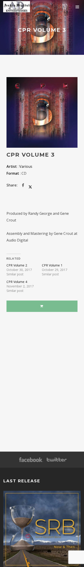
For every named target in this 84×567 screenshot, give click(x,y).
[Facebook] (31, 459)
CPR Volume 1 (52, 265)
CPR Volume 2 (16, 265)
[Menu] (77, 6)
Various (25, 166)
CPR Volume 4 (16, 282)
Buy (42, 306)
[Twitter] (56, 459)
